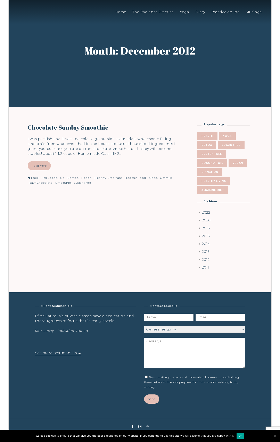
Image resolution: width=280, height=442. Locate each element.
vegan (238, 162)
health (86, 178)
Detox (206, 144)
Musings (254, 12)
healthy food (135, 178)
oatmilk (166, 178)
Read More (39, 165)
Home (120, 12)
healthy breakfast (108, 178)
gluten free (211, 153)
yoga (227, 135)
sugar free (82, 183)
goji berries (69, 178)
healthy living (213, 180)
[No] (275, 436)
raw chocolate (41, 183)
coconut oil (212, 162)
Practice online (225, 12)
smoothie (63, 183)
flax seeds (49, 178)
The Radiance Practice (153, 12)
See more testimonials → (58, 353)
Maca (153, 178)
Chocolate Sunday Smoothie (68, 127)
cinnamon (209, 171)
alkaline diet (212, 189)
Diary (200, 12)
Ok (240, 435)
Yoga (184, 12)
